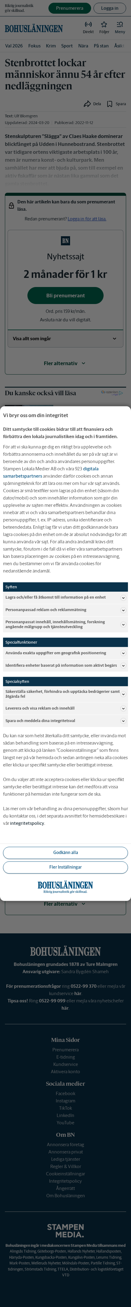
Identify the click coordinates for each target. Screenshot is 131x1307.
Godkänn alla (65, 853)
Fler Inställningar (65, 867)
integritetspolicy (27, 823)
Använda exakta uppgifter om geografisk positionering (55, 652)
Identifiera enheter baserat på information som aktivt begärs (61, 665)
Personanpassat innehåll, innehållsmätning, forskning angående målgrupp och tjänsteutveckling (55, 624)
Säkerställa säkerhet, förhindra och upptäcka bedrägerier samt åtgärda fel (62, 694)
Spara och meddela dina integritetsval (40, 720)
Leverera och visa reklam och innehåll (40, 708)
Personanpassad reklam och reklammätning (45, 610)
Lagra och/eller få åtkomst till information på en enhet (55, 597)
